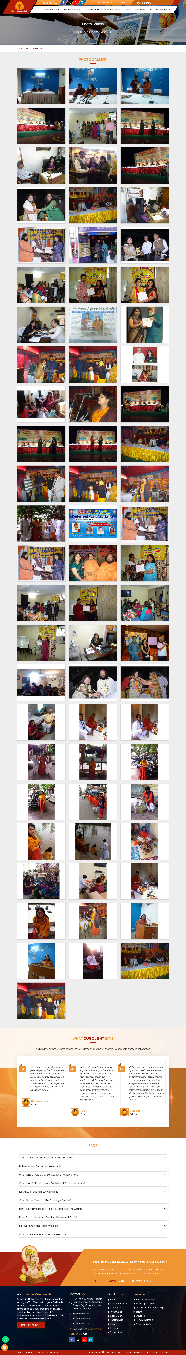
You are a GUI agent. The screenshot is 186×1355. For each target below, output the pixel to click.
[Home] (99, 2)
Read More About (29, 1325)
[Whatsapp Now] (5, 1339)
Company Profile (118, 1303)
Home (20, 48)
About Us (105, 2)
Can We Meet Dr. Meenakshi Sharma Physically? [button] (47, 1157)
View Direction (95, 1329)
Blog (112, 1323)
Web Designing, (125, 1352)
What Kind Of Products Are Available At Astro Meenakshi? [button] (52, 1183)
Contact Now (139, 1280)
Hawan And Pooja (143, 9)
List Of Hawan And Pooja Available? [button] (39, 1225)
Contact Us (121, 2)
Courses (127, 9)
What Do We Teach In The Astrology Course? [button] (45, 1200)
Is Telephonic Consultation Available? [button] (41, 1166)
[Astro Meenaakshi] (19, 7)
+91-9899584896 (104, 1281)
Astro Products (162, 9)
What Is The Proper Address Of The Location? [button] (45, 1234)
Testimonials (116, 1319)
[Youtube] (75, 2)
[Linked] (82, 2)
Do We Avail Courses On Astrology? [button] (39, 1191)
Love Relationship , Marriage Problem (102, 9)
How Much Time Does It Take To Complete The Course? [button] (51, 1208)
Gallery (112, 2)
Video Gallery (116, 1315)
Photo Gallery (116, 1311)
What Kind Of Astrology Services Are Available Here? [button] (49, 1174)
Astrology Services (72, 9)
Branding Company (160, 1352)
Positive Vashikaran (51, 9)
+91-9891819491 (49, 2)
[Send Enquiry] (4, 1347)
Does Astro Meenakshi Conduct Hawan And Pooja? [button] (48, 1217)
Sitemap (114, 1328)
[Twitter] (69, 2)
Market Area (116, 1332)
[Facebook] (63, 2)
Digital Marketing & (141, 1352)
